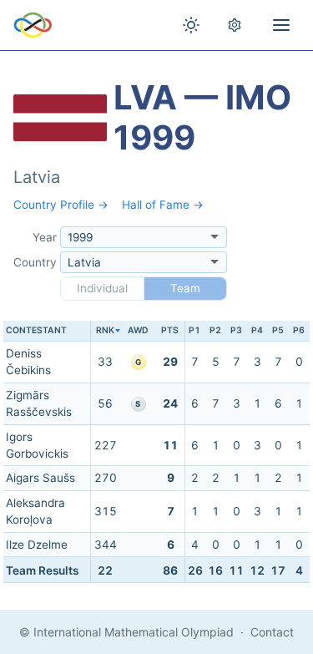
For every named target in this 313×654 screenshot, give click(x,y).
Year (45, 237)
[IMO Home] (33, 25)
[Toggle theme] (191, 25)
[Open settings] (235, 25)
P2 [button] (215, 330)
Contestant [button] (36, 330)
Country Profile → (61, 204)
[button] (104, 331)
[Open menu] (281, 25)
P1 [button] (194, 330)
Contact (272, 632)
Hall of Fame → (163, 204)
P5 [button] (278, 330)
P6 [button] (299, 330)
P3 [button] (236, 330)
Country (35, 262)
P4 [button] (257, 330)
